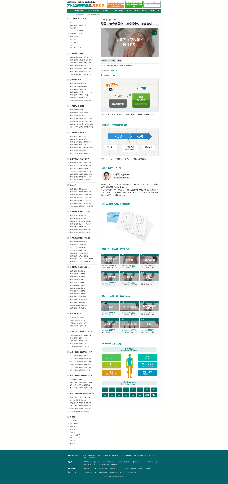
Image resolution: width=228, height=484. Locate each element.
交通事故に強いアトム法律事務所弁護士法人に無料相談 (108, 462)
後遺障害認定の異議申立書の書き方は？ (81, 203)
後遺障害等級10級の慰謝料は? (78, 296)
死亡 (154, 395)
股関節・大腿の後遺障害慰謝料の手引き (81, 364)
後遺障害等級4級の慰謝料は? (78, 279)
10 (133, 390)
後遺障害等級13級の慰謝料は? (78, 305)
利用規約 (72, 440)
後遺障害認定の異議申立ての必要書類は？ (82, 194)
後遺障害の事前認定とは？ (77, 110)
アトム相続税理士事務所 (132, 472)
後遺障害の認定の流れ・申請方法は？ (80, 165)
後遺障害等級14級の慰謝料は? (78, 308)
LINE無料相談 (74, 420)
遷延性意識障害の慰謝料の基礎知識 (80, 397)
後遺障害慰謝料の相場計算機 (78, 25)
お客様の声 (73, 432)
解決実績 (78, 14)
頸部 (147, 357)
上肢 (111, 365)
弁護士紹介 (128, 10)
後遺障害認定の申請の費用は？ (78, 89)
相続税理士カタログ (87, 464)
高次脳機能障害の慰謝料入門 (78, 317)
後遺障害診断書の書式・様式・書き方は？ (82, 57)
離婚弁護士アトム (151, 462)
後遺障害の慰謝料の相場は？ (78, 227)
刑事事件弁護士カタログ (89, 468)
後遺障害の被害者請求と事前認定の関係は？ (82, 147)
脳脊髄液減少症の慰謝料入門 (78, 326)
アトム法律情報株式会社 (102, 472)
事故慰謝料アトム (128, 462)
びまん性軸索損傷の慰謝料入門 (78, 320)
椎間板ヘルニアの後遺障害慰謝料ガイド (81, 382)
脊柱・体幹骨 (147, 365)
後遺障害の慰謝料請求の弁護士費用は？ (81, 232)
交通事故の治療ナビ (115, 468)
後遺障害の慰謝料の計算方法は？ (79, 218)
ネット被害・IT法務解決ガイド (101, 464)
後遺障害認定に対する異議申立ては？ (80, 177)
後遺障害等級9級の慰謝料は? (78, 293)
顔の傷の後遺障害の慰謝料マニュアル (80, 335)
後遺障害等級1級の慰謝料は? (78, 271)
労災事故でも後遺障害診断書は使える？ (81, 74)
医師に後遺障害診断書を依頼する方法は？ (82, 68)
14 (105, 390)
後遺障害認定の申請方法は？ (78, 83)
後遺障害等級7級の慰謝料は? (78, 288)
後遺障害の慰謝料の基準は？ (78, 215)
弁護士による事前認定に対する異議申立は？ (82, 127)
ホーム (71, 10)
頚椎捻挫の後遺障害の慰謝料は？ (79, 250)
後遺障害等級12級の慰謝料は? (78, 302)
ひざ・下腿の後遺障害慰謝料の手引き (80, 367)
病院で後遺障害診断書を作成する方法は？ (82, 63)
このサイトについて (153, 10)
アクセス (144, 10)
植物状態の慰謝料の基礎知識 (78, 400)
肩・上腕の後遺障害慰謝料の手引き (80, 356)
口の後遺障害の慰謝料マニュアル (79, 346)
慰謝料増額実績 (119, 10)
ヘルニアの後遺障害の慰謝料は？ (79, 247)
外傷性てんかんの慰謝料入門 (78, 323)
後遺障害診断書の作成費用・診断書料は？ (82, 60)
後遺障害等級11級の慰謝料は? (78, 299)
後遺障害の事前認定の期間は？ (78, 115)
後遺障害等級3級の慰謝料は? (78, 276)
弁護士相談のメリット (107, 10)
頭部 (111, 357)
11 (126, 390)
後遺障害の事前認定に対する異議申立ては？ (82, 121)
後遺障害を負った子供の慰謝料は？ (80, 256)
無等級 (147, 395)
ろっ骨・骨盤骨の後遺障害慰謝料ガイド (81, 388)
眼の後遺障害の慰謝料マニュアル (79, 338)
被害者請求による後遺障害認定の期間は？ (82, 171)
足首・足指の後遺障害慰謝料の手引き (80, 370)
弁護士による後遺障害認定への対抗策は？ (82, 179)
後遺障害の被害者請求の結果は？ (79, 150)
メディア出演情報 (75, 435)
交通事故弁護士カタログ (102, 468)
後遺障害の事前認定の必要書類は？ (80, 112)
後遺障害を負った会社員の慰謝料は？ (80, 261)
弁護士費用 (136, 10)
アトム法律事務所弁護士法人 (117, 472)
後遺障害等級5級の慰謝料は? (78, 282)
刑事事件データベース (139, 462)
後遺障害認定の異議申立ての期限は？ (80, 197)
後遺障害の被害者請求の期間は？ (79, 145)
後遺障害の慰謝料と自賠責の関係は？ (80, 221)
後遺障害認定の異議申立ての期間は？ (80, 200)
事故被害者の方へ (79, 10)
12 (119, 390)
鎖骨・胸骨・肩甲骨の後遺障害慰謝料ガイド (82, 385)
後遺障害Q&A (73, 443)
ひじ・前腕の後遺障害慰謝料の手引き (80, 358)
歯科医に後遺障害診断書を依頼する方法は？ (82, 71)
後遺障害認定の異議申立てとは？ (79, 189)
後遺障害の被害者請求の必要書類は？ (80, 142)
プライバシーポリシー (76, 438)
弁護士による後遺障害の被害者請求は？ (81, 153)
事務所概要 (73, 426)
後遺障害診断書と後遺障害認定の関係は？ (82, 174)
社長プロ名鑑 (125, 468)
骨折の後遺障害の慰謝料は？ (78, 244)
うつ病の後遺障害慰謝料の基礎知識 (80, 408)
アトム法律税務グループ (89, 472)
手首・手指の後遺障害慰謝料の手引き (80, 361)
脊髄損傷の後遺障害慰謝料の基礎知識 (80, 403)
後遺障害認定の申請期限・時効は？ (80, 95)
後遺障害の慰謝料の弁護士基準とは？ (80, 229)
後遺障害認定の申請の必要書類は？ (80, 86)
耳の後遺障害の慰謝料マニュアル (79, 341)
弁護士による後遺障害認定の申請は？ (80, 100)
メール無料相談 (74, 423)
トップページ (71, 14)
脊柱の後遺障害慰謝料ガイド (78, 379)
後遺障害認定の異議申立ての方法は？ (80, 192)
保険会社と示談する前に (92, 10)
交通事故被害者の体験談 (144, 468)
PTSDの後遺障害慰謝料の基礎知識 (79, 411)
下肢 (111, 373)
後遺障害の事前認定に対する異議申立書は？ (82, 124)
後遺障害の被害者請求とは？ (78, 136)
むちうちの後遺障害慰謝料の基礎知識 (80, 405)
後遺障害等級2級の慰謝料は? (78, 274)
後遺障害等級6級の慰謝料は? (78, 285)
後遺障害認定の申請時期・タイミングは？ (82, 92)
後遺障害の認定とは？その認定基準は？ (81, 162)
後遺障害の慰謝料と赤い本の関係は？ (80, 224)
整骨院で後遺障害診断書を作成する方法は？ (82, 65)
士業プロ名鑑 (133, 468)
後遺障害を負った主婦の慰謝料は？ (80, 253)
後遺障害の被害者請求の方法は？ (79, 139)
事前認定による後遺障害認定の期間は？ (81, 168)
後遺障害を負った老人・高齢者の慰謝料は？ (82, 259)
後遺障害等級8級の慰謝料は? (78, 291)
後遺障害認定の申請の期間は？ (78, 97)
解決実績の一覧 (74, 429)
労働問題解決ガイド (116, 464)
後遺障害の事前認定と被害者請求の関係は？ (82, 118)
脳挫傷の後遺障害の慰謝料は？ (78, 241)
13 (112, 390)
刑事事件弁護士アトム (88, 462)
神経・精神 (147, 373)
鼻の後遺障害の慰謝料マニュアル (79, 343)
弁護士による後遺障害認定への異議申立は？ (82, 206)
